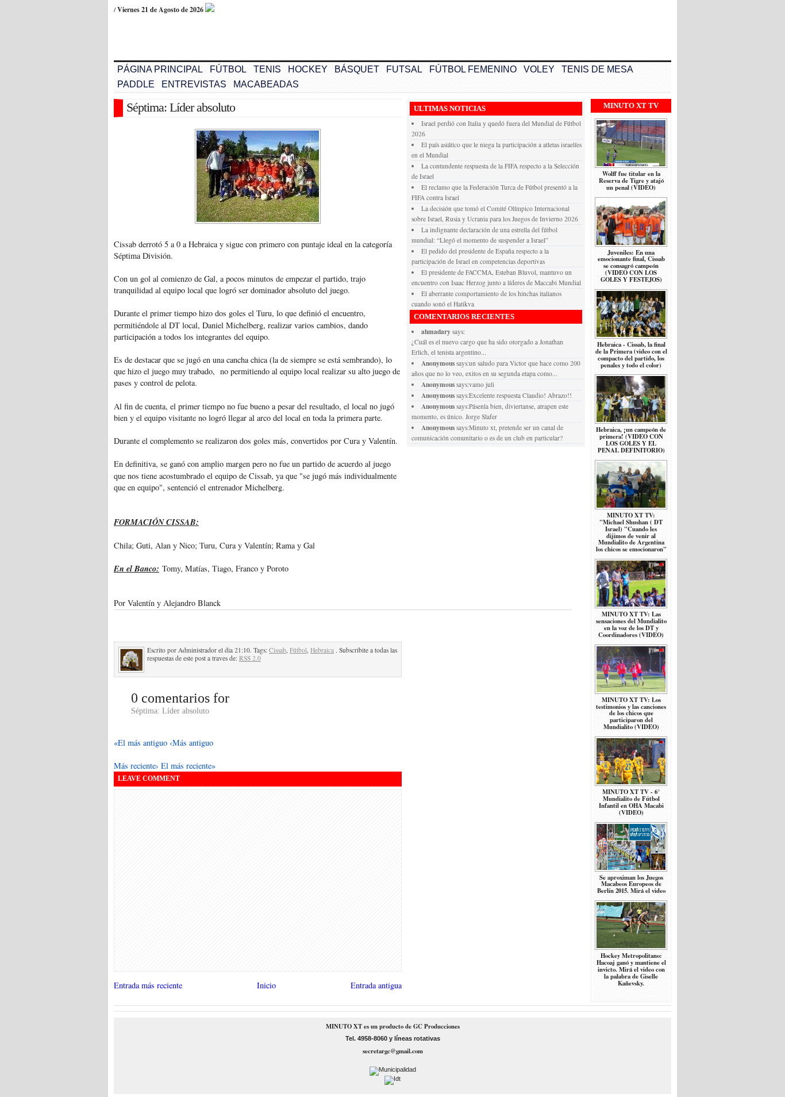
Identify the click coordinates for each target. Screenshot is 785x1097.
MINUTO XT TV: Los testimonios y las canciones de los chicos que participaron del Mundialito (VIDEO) (631, 713)
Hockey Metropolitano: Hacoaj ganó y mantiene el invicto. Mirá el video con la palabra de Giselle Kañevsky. (631, 969)
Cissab (277, 650)
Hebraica (322, 650)
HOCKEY (308, 69)
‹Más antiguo (191, 742)
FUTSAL (404, 69)
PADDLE (136, 84)
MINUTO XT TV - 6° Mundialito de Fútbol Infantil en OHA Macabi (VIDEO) (631, 802)
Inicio (266, 985)
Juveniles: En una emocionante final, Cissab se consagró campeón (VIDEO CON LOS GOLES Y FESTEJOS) (631, 266)
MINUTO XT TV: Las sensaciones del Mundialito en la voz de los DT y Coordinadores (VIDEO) (631, 624)
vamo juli (481, 384)
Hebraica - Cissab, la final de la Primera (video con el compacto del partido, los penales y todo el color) (631, 355)
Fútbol (298, 650)
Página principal (160, 69)
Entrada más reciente (148, 985)
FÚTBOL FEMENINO (473, 69)
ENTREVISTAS (193, 84)
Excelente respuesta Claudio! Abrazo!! (520, 395)
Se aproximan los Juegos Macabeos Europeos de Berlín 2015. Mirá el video (631, 884)
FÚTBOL (228, 69)
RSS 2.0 (250, 658)
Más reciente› (137, 765)
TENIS (267, 69)
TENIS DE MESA (597, 69)
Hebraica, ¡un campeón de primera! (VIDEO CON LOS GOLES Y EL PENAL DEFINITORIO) (631, 440)
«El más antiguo (142, 742)
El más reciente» (188, 765)
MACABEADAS (266, 84)
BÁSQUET (356, 69)
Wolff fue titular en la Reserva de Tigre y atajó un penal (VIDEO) (631, 180)
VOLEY (539, 69)
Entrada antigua (376, 985)
